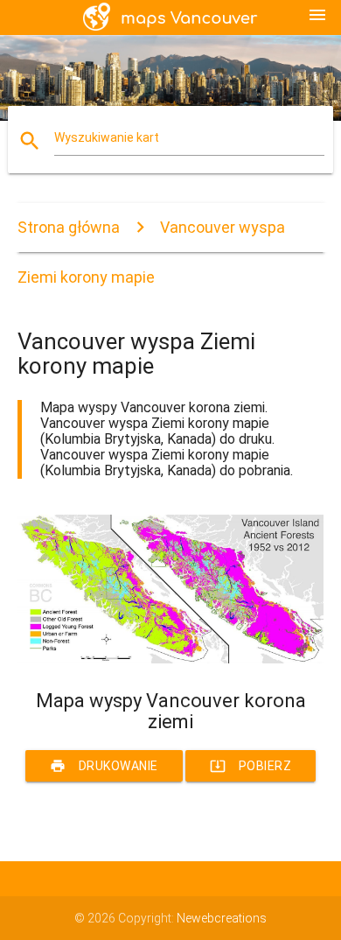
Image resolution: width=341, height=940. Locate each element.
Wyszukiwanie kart (106, 137)
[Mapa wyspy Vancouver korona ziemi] (170, 659)
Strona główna (68, 227)
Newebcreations (222, 918)
